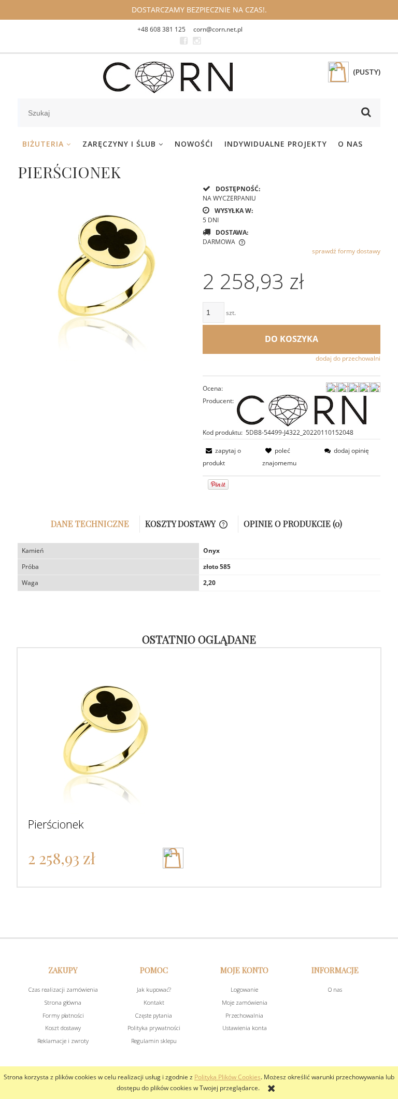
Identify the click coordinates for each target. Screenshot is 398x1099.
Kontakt (154, 1002)
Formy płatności (63, 1015)
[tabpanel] (199, 567)
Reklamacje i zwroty (63, 1041)
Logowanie (244, 989)
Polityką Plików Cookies (227, 1077)
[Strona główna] (168, 77)
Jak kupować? (154, 989)
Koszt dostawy (63, 1028)
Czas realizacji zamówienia (63, 989)
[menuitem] (47, 144)
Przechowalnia (244, 1015)
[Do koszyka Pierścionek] (173, 858)
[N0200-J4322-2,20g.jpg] (106, 271)
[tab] (93, 524)
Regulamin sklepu (154, 1041)
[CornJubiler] (184, 41)
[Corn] (301, 409)
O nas (335, 989)
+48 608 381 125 (161, 29)
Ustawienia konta (244, 1028)
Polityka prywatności (153, 1028)
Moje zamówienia (244, 1002)
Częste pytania (153, 1015)
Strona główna (63, 1002)
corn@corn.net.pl (218, 29)
